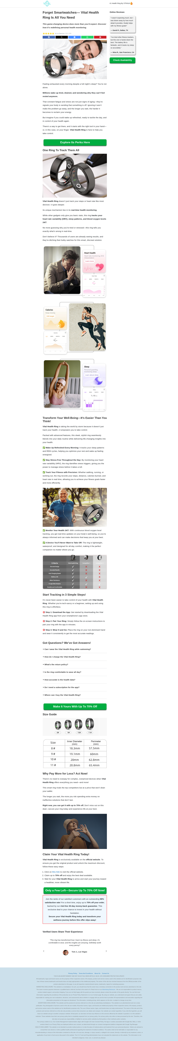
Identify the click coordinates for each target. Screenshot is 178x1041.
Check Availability (122, 60)
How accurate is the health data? (59, 680)
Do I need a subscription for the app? (61, 687)
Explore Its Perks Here (75, 142)
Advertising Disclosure (108, 989)
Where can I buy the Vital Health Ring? (62, 695)
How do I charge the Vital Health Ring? (62, 657)
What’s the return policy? (56, 664)
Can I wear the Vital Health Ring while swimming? (67, 649)
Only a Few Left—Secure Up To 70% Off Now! (75, 890)
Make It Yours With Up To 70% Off (75, 706)
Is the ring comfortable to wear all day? (62, 672)
